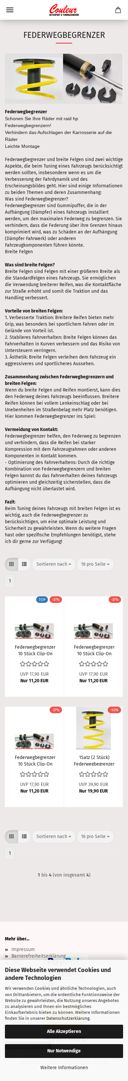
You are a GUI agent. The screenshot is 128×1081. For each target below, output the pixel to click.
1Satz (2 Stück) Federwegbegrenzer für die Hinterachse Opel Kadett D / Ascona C (94, 760)
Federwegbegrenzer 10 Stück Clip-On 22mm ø (35, 760)
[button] (11, 564)
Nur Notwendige (64, 1051)
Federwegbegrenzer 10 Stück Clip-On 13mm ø (35, 650)
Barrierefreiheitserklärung (38, 956)
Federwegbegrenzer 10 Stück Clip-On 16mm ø (94, 650)
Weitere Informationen (64, 1067)
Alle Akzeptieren (64, 1031)
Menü (10, 10)
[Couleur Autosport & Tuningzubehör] (64, 10)
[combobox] (53, 564)
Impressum (23, 949)
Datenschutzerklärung (68, 1018)
